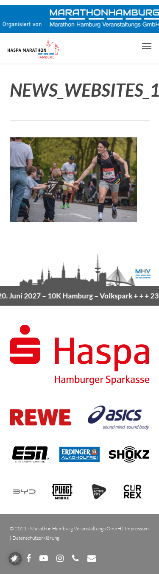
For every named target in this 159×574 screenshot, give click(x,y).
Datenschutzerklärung (35, 538)
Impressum (137, 528)
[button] (146, 46)
